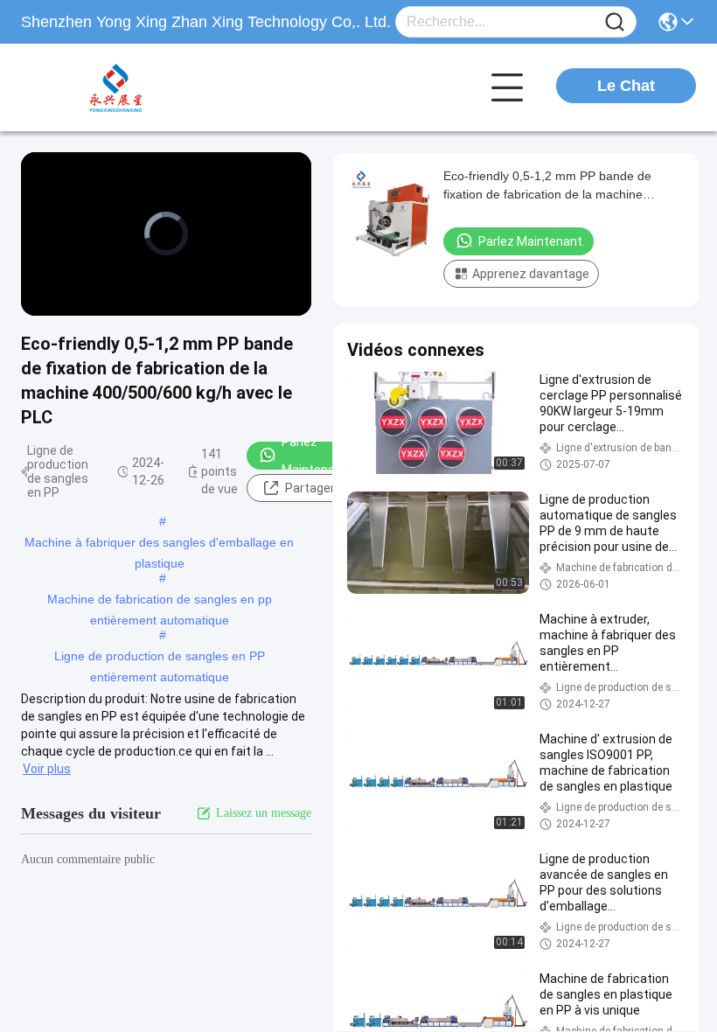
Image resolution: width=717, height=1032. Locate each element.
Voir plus (47, 769)
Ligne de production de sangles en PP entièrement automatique (159, 657)
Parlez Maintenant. (316, 456)
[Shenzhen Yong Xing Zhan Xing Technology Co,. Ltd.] (117, 87)
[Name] (614, 22)
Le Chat (626, 85)
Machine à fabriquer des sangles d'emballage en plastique (159, 544)
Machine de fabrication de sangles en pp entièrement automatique (159, 601)
